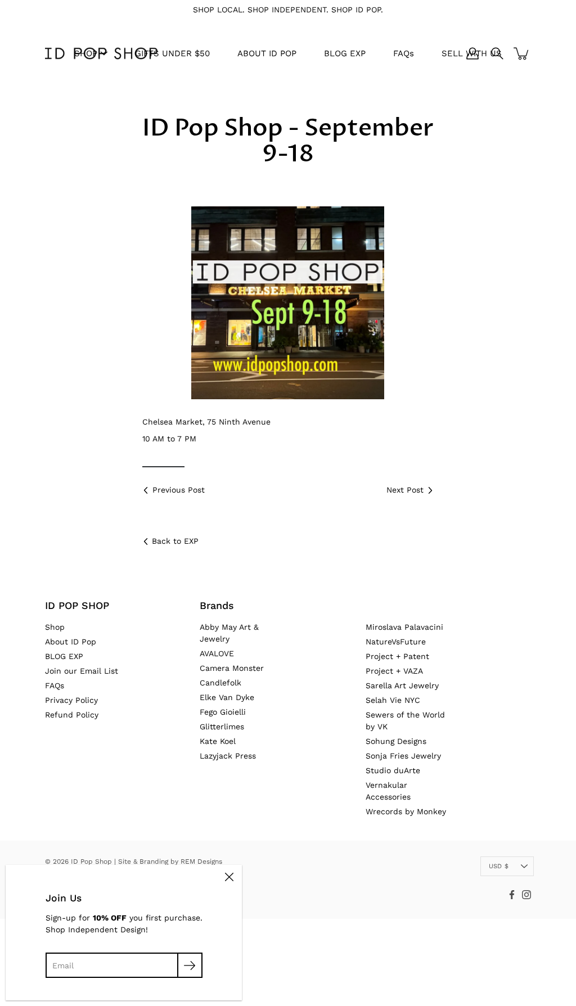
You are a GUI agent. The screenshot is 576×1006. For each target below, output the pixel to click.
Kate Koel (218, 741)
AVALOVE (217, 653)
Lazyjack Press (228, 755)
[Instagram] (526, 894)
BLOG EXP (345, 53)
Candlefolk (220, 682)
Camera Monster (232, 668)
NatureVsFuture (396, 641)
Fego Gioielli (223, 711)
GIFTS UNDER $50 (172, 53)
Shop (55, 626)
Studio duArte (393, 770)
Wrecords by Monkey (406, 811)
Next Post (405, 489)
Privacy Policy (71, 700)
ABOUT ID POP (266, 53)
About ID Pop (70, 641)
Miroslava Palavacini (404, 626)
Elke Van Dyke (227, 697)
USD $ (498, 866)
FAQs (403, 53)
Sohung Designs (396, 741)
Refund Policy (71, 714)
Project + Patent (397, 656)
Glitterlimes (222, 726)
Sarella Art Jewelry (402, 685)
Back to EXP (175, 540)
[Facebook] (511, 894)
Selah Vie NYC (393, 700)
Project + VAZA (394, 670)
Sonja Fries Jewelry (403, 755)
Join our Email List (81, 670)
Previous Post (178, 489)
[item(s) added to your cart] (522, 53)
